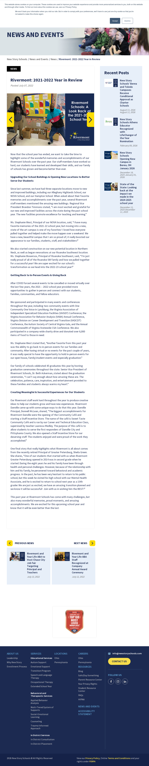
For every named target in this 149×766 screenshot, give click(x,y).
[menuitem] (19, 654)
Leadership (12, 658)
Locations (60, 653)
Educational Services (41, 658)
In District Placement (41, 743)
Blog (80, 671)
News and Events (39, 59)
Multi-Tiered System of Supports (42, 708)
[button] (10, 119)
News (54, 59)
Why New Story (14, 662)
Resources (85, 666)
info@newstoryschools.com (127, 653)
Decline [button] (127, 20)
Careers (83, 653)
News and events (89, 706)
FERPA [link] (92, 761)
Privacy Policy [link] (92, 758)
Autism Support (38, 662)
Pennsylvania (61, 662)
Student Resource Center (87, 689)
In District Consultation (42, 739)
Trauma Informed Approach (39, 727)
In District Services (40, 735)
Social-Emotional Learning (39, 715)
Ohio (56, 658)
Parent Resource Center (90, 679)
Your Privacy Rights (87, 683)
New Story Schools (17, 59)
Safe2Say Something (88, 675)
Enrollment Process (17, 666)
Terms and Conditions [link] (119, 758)
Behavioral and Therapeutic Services (41, 694)
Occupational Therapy (42, 682)
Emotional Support (40, 666)
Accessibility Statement (86, 713)
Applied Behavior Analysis (39, 701)
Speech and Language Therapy (41, 676)
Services (36, 653)
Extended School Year (41, 686)
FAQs (80, 695)
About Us (12, 653)
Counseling (36, 721)
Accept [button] (115, 20)
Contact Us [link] (121, 662)
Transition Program (41, 670)
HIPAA (81, 699)
